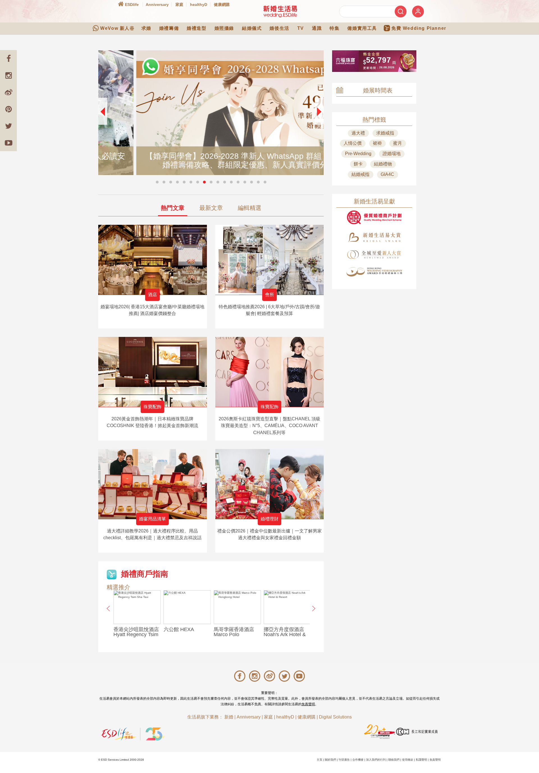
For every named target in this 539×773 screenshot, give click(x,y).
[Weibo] (8, 92)
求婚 (146, 28)
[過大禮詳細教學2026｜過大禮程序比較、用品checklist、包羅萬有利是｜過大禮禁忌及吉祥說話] (152, 484)
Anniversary (157, 4)
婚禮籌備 (169, 28)
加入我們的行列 (376, 759)
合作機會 (358, 759)
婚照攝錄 (224, 28)
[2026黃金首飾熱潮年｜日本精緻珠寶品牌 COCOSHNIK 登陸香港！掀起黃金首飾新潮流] (152, 372)
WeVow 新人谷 (117, 28)
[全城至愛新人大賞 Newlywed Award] (374, 254)
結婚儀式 (252, 28)
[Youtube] (8, 142)
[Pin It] (8, 109)
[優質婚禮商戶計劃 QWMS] (374, 217)
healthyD (198, 4)
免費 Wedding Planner (418, 28)
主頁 (319, 759)
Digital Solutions (335, 717)
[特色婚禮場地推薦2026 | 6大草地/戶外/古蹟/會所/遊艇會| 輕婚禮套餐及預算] (269, 260)
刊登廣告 (344, 759)
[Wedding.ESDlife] (280, 11)
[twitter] (8, 125)
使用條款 (407, 759)
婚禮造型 (196, 28)
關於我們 (330, 759)
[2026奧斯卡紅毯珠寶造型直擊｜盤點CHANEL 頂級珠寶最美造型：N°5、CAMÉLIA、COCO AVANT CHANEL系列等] (269, 372)
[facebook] (8, 58)
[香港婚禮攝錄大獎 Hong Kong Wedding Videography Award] (374, 271)
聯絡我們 (393, 759)
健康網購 (222, 4)
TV (300, 28)
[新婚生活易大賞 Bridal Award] (374, 237)
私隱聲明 (421, 759)
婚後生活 (279, 28)
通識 (317, 28)
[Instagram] (8, 75)
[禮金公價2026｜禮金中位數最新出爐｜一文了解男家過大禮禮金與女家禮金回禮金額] (269, 484)
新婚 (228, 717)
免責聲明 (308, 704)
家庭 (179, 4)
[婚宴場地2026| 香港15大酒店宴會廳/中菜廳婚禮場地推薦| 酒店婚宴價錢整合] (152, 260)
